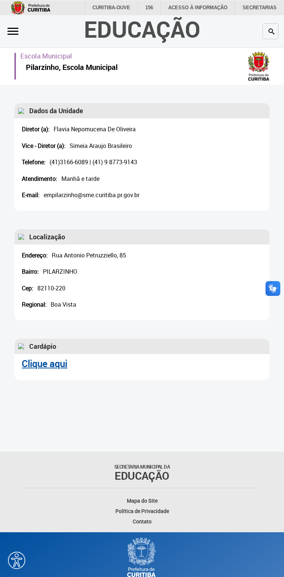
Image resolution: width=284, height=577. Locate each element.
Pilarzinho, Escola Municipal (72, 68)
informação (197, 7)
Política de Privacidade (142, 510)
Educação (142, 29)
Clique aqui (44, 363)
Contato (142, 521)
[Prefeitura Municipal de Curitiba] (142, 557)
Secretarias (260, 7)
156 (149, 7)
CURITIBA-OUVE (111, 7)
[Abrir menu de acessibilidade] (16, 560)
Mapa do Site (142, 500)
